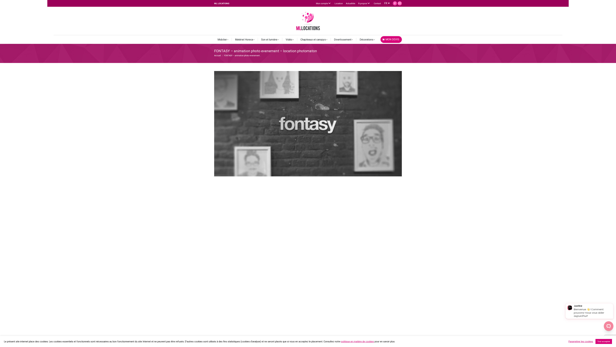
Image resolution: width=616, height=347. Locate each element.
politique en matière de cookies (357, 341)
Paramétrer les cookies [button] (581, 341)
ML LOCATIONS (221, 3)
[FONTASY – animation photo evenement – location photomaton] (308, 123)
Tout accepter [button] (603, 341)
